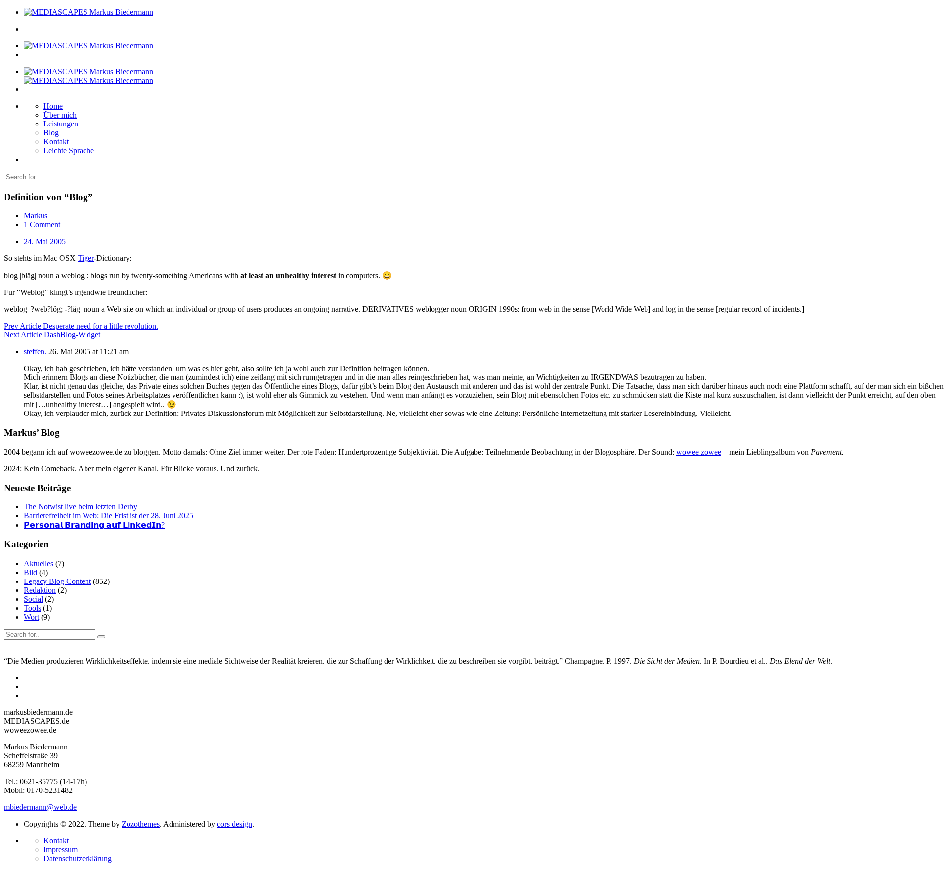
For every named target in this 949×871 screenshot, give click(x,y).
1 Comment (42, 224)
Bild (30, 572)
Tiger (86, 258)
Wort (31, 617)
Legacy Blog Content (57, 581)
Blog (51, 132)
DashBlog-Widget (52, 335)
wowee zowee (698, 452)
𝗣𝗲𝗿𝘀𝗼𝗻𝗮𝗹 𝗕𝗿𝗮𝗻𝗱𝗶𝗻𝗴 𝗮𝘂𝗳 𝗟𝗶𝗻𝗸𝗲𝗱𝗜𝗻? (94, 525)
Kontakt (56, 141)
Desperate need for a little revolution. (81, 326)
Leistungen (60, 124)
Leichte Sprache (68, 150)
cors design (234, 824)
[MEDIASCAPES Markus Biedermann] (88, 12)
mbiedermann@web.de (40, 807)
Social (33, 599)
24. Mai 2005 (45, 241)
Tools (32, 608)
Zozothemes (141, 824)
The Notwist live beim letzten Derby (80, 506)
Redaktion (40, 590)
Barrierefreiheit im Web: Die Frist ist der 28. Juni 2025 (108, 515)
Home (53, 106)
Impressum (60, 849)
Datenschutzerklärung (77, 858)
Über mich (60, 115)
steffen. (35, 351)
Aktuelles (38, 563)
